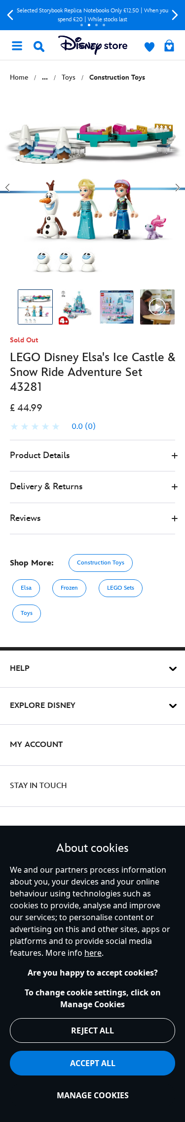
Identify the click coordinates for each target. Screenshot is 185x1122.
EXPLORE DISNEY (42, 705)
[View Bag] (169, 46)
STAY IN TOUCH (38, 786)
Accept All (92, 1063)
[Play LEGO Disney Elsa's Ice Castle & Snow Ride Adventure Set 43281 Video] (158, 307)
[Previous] (10, 15)
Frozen (69, 588)
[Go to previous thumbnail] (7, 187)
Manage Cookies (93, 1095)
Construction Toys (100, 562)
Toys (27, 613)
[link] (53, 426)
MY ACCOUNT (36, 744)
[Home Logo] (92, 45)
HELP (20, 668)
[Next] (175, 15)
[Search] (39, 46)
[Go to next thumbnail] (177, 187)
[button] (92, 456)
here (93, 952)
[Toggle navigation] (16, 45)
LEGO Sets (120, 588)
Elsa (26, 588)
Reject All (92, 1030)
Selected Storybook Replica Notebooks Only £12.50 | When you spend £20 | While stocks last (92, 15)
